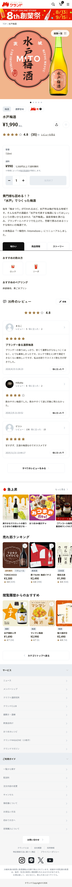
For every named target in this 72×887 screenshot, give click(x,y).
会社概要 (38, 847)
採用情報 (50, 847)
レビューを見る (48, 134)
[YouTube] (50, 860)
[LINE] (31, 860)
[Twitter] (41, 860)
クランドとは (23, 847)
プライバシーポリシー (50, 851)
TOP (5, 23)
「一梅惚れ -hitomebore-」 (29, 230)
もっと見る (60, 489)
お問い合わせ (33, 839)
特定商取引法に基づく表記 (24, 851)
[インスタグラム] (22, 860)
